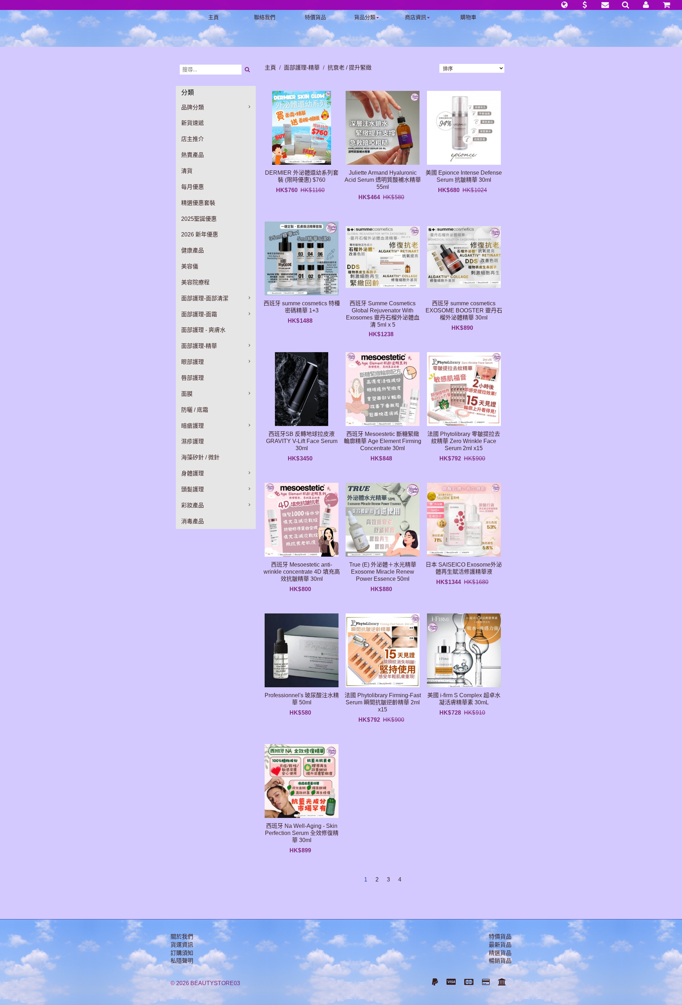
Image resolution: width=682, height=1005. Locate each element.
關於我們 (181, 937)
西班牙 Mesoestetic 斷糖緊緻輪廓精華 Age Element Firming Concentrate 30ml (382, 441)
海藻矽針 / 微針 (200, 457)
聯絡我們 (264, 17)
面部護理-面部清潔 (204, 298)
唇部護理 (192, 378)
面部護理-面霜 (199, 314)
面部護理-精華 (199, 346)
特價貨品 (315, 17)
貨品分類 (364, 17)
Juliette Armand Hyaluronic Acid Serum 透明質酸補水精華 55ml (383, 180)
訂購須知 (181, 953)
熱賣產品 (192, 155)
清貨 (187, 171)
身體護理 (192, 473)
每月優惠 (192, 187)
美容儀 (189, 266)
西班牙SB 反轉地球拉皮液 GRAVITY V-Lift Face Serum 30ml (301, 441)
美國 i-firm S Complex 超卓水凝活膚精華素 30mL (463, 698)
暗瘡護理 (192, 426)
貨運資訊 (181, 945)
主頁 (213, 17)
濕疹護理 (192, 441)
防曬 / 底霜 (194, 410)
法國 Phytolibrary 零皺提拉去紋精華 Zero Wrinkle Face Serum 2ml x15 (463, 441)
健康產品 (192, 250)
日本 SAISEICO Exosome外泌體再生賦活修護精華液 (464, 568)
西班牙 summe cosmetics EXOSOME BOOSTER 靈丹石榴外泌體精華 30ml (464, 310)
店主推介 (192, 139)
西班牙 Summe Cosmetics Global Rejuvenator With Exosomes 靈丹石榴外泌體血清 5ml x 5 (383, 314)
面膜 (187, 394)
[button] (564, 5)
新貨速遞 (192, 123)
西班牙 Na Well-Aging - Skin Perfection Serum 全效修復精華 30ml (302, 833)
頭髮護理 (192, 489)
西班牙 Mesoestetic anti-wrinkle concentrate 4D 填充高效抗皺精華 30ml (302, 572)
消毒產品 (192, 521)
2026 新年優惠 (199, 234)
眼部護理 (192, 362)
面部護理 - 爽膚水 (203, 330)
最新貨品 (500, 945)
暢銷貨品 (500, 961)
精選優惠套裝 (198, 203)
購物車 (468, 17)
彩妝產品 (192, 505)
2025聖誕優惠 (199, 219)
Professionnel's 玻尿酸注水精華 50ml (302, 698)
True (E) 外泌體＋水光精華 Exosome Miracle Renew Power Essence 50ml (382, 572)
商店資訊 (415, 17)
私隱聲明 (181, 961)
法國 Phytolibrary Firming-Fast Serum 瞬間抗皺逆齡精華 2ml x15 (383, 702)
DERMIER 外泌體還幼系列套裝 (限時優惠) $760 (302, 176)
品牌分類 (192, 107)
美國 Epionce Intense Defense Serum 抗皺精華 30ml (464, 176)
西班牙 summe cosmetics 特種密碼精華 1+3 (302, 306)
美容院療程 (195, 282)
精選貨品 (500, 953)
